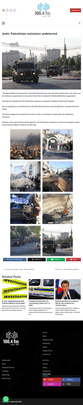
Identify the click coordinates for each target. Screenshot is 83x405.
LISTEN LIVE (75, 10)
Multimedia (6, 360)
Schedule (5, 371)
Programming (48, 340)
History (45, 364)
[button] (6, 399)
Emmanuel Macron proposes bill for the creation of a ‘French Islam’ (66, 303)
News (45, 336)
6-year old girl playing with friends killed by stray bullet (13, 302)
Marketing (46, 343)
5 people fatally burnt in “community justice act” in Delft (39, 303)
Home (45, 332)
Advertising (6, 378)
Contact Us (47, 354)
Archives (46, 360)
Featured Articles (8, 367)
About (45, 347)
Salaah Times (47, 351)
